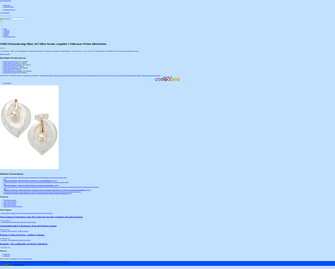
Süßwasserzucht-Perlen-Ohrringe (12, 65)
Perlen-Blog (6, 5)
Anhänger (6, 33)
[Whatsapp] (174, 79)
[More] (178, 79)
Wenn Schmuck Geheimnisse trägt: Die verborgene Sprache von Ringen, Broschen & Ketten (41, 217)
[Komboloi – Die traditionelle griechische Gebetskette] (15, 240)
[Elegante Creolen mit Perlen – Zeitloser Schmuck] (14, 231)
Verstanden (6, 265)
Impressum (6, 256)
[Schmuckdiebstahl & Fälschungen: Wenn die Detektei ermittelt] (18, 222)
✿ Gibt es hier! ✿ (5, 54)
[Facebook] (156, 79)
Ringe (5, 29)
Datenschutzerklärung (19, 265)
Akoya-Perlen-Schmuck (10, 202)
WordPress (15, 259)
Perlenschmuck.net (5, 15)
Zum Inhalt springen (5, 0)
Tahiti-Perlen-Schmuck (9, 200)
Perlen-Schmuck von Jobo (10, 63)
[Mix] (171, 79)
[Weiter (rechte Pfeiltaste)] (2, 268)
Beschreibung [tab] (7, 83)
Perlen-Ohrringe (7, 69)
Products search (4, 19)
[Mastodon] (168, 79)
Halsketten (6, 30)
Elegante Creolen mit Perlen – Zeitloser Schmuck (22, 235)
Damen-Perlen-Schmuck (10, 72)
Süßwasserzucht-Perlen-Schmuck (12, 71)
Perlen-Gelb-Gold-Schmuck (11, 68)
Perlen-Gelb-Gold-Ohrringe (11, 61)
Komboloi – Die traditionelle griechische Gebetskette (23, 244)
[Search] (1, 21)
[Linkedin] (162, 79)
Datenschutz (6, 254)
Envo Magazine (27, 259)
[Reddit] (159, 79)
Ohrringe (5, 35)
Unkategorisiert (27, 75)
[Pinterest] (165, 79)
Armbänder (6, 32)
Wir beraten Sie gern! (9, 10)
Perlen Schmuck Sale (9, 36)
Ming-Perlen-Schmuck (9, 203)
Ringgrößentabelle (8, 7)
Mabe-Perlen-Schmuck (9, 205)
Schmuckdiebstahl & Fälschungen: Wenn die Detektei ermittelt (28, 226)
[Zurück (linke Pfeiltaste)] (0, 268)
